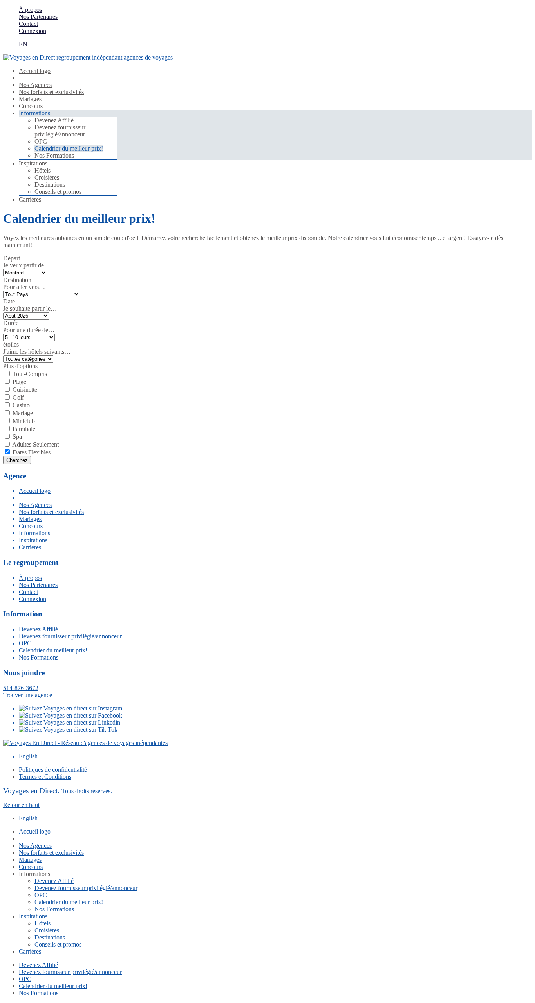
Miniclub (24, 421)
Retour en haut (21, 804)
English (28, 756)
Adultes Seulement (35, 444)
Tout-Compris (30, 374)
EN (23, 44)
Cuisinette (25, 389)
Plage (19, 381)
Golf (18, 397)
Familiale (24, 428)
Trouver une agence (27, 695)
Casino (21, 405)
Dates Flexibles (32, 452)
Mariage (23, 413)
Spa (17, 436)
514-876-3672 (20, 688)
